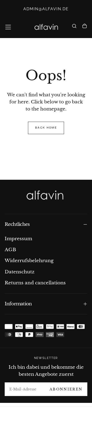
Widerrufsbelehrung (29, 260)
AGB (10, 249)
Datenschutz (20, 272)
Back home (46, 127)
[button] (8, 27)
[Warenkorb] (84, 27)
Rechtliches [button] (17, 224)
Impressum (18, 238)
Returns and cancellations (35, 283)
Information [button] (18, 304)
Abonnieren (66, 389)
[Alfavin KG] (46, 196)
